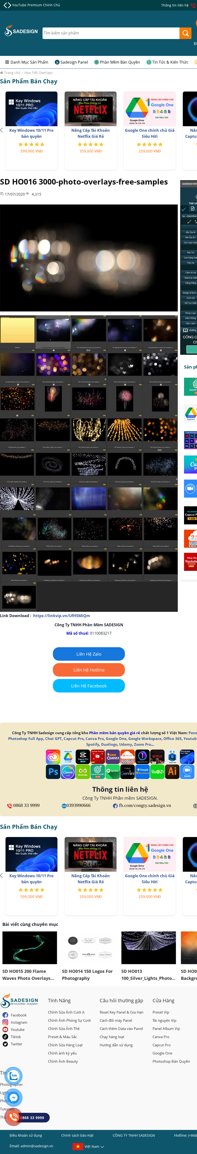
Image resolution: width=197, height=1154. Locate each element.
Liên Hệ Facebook (89, 686)
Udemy (125, 744)
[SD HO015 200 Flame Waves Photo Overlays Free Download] (29, 947)
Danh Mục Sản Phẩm (29, 62)
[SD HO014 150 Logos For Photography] (89, 947)
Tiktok (16, 1036)
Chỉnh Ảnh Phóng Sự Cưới (69, 1020)
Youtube (18, 1029)
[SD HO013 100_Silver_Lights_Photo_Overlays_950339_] (148, 947)
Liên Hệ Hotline (89, 670)
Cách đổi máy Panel (116, 1020)
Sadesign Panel (74, 62)
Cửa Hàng (163, 1000)
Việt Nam (92, 1146)
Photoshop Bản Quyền (171, 1061)
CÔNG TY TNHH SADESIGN (134, 1135)
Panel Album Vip (166, 1028)
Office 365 (172, 738)
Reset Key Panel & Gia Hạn (121, 1012)
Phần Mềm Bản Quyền (120, 62)
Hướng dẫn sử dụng (116, 1044)
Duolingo (109, 744)
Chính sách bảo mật (77, 1135)
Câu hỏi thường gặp (121, 1000)
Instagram (19, 1022)
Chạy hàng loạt (112, 1036)
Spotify (92, 744)
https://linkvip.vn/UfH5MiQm (61, 615)
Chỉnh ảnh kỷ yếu (62, 1053)
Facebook (19, 1015)
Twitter (16, 1044)
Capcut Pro (74, 738)
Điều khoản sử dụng (26, 1135)
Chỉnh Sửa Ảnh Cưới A (66, 1012)
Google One (116, 738)
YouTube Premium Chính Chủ (36, 5)
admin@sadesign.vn (37, 1146)
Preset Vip (161, 1012)
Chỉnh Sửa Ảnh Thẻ (64, 1028)
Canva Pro (95, 738)
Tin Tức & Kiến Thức (170, 62)
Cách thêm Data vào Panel (121, 1028)
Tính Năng (59, 1000)
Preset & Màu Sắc (62, 1036)
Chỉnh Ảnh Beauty (63, 1061)
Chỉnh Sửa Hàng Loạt (65, 1044)
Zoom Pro (142, 744)
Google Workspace (144, 738)
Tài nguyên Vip (164, 1020)
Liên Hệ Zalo (88, 654)
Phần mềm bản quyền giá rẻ (114, 732)
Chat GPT (53, 738)
